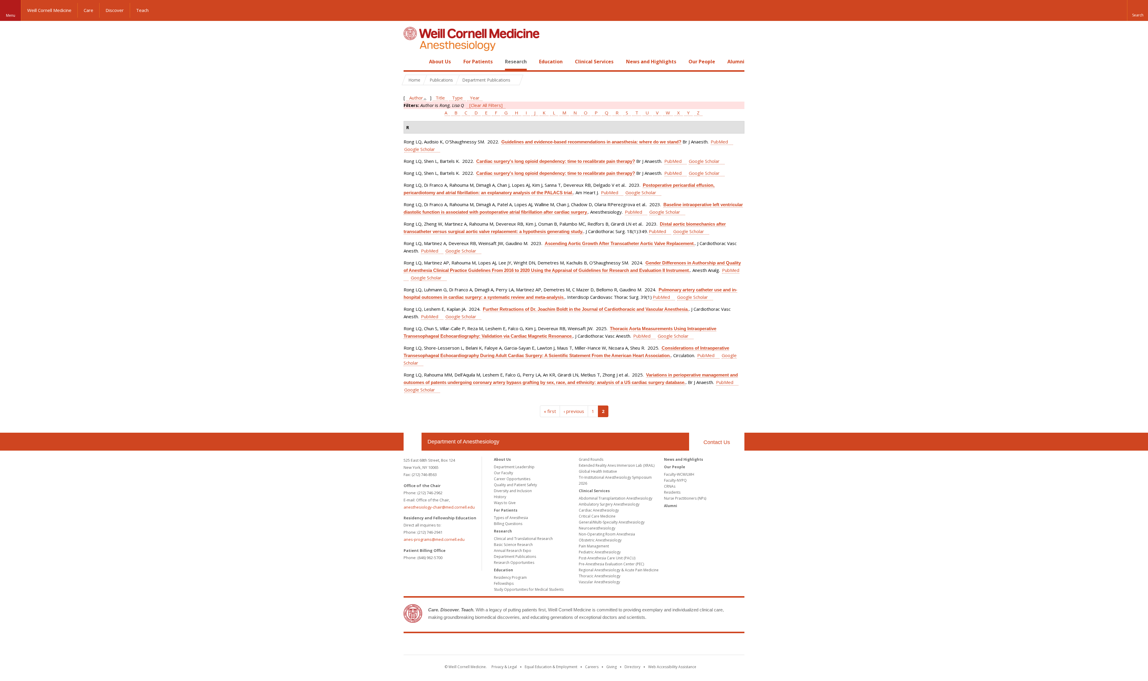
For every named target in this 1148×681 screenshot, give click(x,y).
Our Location (413, 442)
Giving (611, 666)
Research (516, 61)
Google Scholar (419, 149)
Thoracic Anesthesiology (599, 576)
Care (88, 10)
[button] (1137, 10)
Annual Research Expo (512, 550)
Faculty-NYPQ (675, 480)
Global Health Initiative (598, 471)
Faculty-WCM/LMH (679, 474)
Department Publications (515, 556)
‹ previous (574, 411)
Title (440, 98)
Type (457, 98)
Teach (142, 10)
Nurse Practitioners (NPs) (685, 498)
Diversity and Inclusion (513, 490)
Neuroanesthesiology (597, 528)
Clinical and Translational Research (523, 538)
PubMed (719, 142)
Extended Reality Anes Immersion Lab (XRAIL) (616, 465)
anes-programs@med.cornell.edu (434, 539)
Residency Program (510, 577)
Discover (115, 10)
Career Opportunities (512, 478)
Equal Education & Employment (551, 666)
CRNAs (669, 486)
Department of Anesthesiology (463, 442)
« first (550, 411)
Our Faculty (503, 472)
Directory (632, 666)
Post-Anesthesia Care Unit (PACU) (607, 558)
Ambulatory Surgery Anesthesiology (609, 504)
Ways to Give (505, 502)
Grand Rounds (591, 459)
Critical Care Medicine (597, 516)
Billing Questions (508, 523)
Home (410, 61)
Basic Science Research (513, 544)
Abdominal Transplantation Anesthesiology (615, 498)
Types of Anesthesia (511, 517)
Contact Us (716, 442)
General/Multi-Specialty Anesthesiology (612, 522)
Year (475, 98)
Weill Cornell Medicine (49, 10)
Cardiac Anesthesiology (599, 510)
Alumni (735, 61)
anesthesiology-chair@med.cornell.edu (439, 507)
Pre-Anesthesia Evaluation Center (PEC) (611, 564)
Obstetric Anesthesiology (600, 540)
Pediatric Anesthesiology (600, 552)
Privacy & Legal (504, 666)
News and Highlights (651, 61)
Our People (702, 61)
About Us (440, 61)
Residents (672, 492)
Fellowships (504, 583)
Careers (592, 666)
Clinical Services (594, 61)
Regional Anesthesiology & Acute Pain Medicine (619, 570)
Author (416, 98)
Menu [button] (10, 15)
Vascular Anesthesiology (599, 581)
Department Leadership (514, 466)
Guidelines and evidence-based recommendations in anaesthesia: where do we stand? (591, 141)
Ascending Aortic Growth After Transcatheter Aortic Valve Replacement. (620, 243)
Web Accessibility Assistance (672, 666)
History (500, 496)
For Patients (478, 61)
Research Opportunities (514, 562)
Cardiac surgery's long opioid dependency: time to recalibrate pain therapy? (555, 161)
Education (551, 61)
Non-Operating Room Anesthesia (607, 534)
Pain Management (594, 546)
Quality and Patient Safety (515, 484)
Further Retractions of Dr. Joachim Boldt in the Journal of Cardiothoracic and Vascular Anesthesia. (586, 309)
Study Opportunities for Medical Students (529, 589)
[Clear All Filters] (486, 105)
